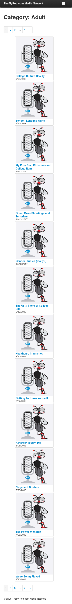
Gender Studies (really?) (31, 261)
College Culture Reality (30, 76)
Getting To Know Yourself (32, 398)
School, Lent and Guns (30, 120)
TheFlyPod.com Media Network (23, 3)
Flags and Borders (27, 487)
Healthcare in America (29, 353)
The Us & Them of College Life (32, 307)
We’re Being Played (28, 576)
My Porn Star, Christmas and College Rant (33, 166)
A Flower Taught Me (28, 442)
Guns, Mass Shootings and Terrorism (33, 214)
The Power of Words (28, 532)
